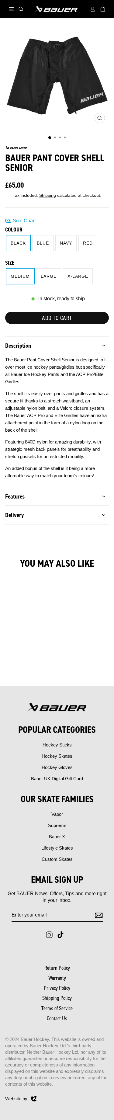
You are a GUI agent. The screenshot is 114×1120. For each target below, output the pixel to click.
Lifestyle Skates (57, 847)
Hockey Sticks (57, 744)
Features (15, 496)
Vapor (57, 814)
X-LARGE (77, 276)
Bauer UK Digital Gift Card (57, 778)
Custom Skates (57, 859)
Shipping (47, 195)
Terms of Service (57, 1008)
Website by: (17, 1099)
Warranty (57, 978)
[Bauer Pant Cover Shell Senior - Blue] (21, 665)
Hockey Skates (57, 756)
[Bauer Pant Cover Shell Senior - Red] (35, 665)
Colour (13, 229)
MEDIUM (20, 276)
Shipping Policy (57, 998)
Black (18, 243)
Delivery (14, 515)
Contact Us (57, 1018)
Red (88, 243)
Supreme (57, 825)
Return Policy (57, 968)
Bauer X (57, 836)
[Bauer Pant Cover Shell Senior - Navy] (28, 665)
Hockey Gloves (57, 767)
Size (9, 263)
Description (18, 346)
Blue (43, 243)
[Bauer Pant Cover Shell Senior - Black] (14, 665)
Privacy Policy (57, 988)
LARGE (49, 276)
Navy (66, 243)
